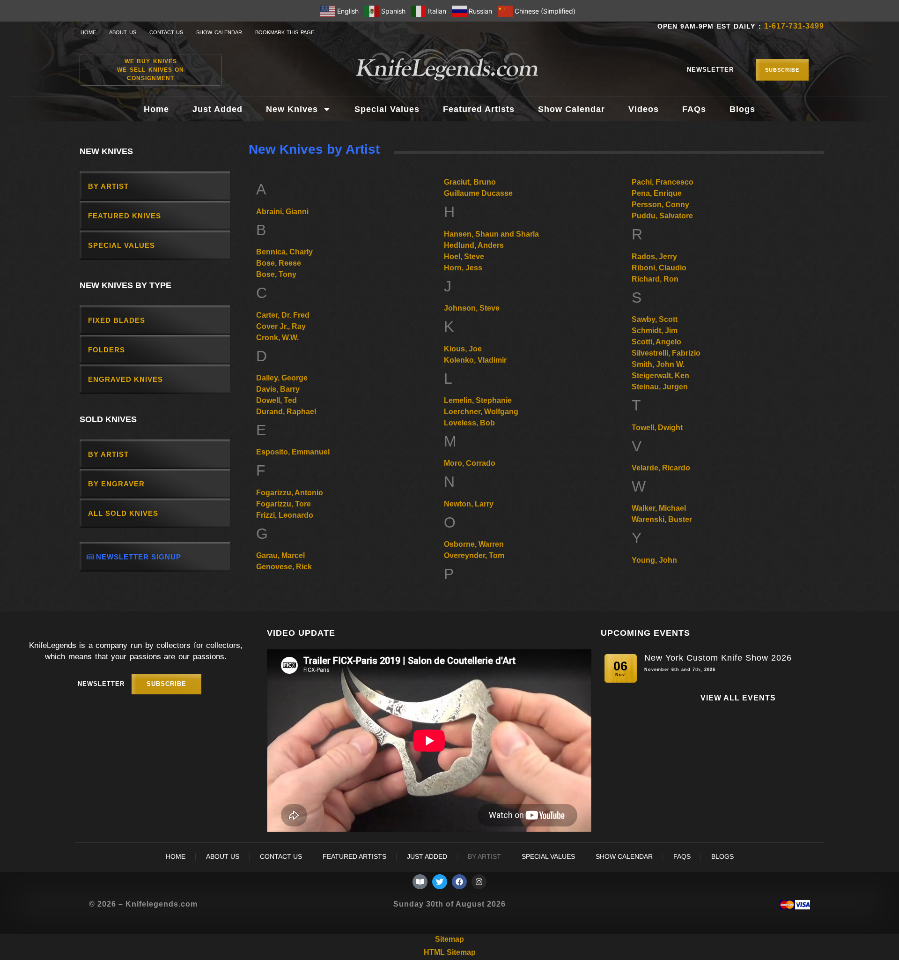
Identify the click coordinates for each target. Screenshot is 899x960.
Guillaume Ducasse (478, 193)
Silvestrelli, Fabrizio (666, 353)
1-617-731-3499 (794, 26)
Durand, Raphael (286, 412)
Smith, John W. (658, 364)
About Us (122, 32)
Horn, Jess (463, 268)
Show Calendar (219, 32)
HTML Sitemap (450, 952)
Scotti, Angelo (656, 342)
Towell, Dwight (657, 428)
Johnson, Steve (472, 308)
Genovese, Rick (284, 567)
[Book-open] (420, 881)
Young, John (654, 560)
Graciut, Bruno (470, 182)
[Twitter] (439, 881)
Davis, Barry (278, 389)
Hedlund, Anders (474, 245)
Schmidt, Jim (655, 331)
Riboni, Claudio (659, 268)
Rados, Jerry (654, 256)
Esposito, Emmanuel (293, 452)
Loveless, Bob (469, 423)
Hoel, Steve (464, 256)
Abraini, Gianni (282, 212)
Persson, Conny (660, 204)
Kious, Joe (463, 349)
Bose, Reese (278, 263)
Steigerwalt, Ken (660, 376)
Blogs (742, 109)
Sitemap (449, 939)
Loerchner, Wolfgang (481, 412)
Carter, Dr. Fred (282, 315)
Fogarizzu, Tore (283, 504)
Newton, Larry (469, 504)
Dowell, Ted (276, 400)
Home (88, 32)
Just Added (217, 109)
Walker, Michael (659, 508)
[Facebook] (459, 881)
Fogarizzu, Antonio (289, 493)
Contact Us (166, 32)
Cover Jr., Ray (281, 326)
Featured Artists (479, 109)
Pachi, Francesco (662, 182)
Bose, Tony (276, 274)
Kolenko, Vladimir (475, 360)
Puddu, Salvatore (662, 216)
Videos (643, 109)
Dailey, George (282, 378)
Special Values (387, 109)
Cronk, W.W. (277, 338)
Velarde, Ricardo (661, 468)
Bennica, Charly (284, 252)
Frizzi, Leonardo (284, 515)
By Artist (484, 856)
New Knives (292, 109)
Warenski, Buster (662, 519)
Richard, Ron (655, 279)
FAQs (694, 109)
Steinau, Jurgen (660, 387)
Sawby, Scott (655, 319)
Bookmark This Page (284, 32)
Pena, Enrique (657, 193)
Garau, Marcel (280, 555)
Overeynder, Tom (474, 555)
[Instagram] (479, 881)
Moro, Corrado (469, 463)
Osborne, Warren (474, 544)
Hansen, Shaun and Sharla (491, 234)
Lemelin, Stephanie (478, 400)
